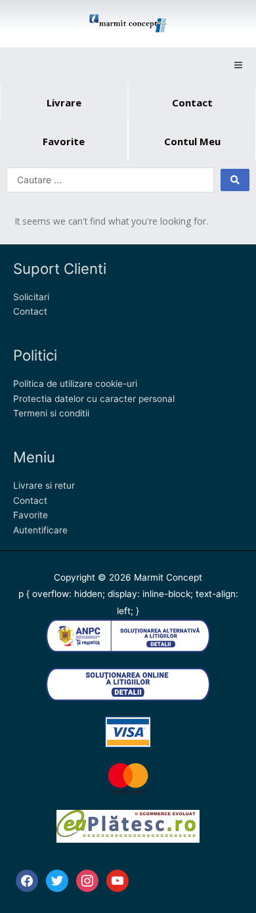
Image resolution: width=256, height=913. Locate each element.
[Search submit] (235, 180)
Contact (30, 311)
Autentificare (40, 530)
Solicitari (31, 297)
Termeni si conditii (51, 413)
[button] (237, 65)
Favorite (30, 515)
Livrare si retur (44, 485)
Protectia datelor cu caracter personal (94, 398)
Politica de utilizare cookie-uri (75, 383)
